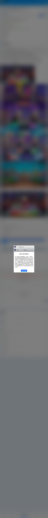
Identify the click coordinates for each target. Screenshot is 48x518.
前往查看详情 (24, 270)
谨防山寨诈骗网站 (24, 254)
